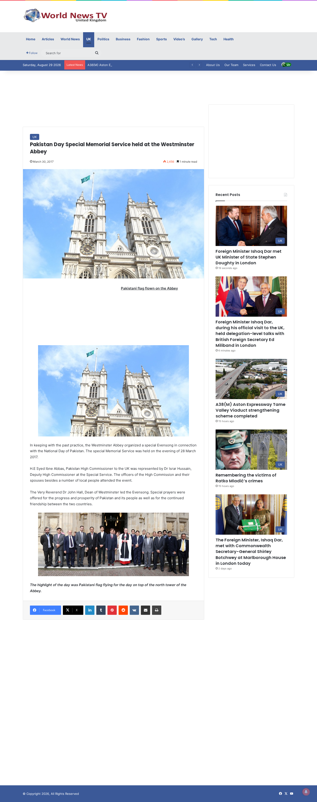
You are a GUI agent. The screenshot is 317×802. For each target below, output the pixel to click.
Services (249, 65)
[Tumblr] (101, 610)
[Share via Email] (145, 610)
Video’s (179, 39)
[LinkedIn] (89, 610)
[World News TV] (66, 15)
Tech (213, 39)
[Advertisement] (204, 15)
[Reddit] (123, 610)
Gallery (197, 39)
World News (70, 39)
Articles (48, 39)
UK (88, 39)
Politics (103, 39)
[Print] (156, 610)
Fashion (143, 39)
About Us (213, 65)
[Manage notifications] (306, 792)
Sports (161, 39)
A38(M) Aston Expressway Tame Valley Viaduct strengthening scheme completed (146, 65)
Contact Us (268, 65)
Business (123, 39)
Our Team (231, 65)
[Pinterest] (112, 610)
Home (30, 39)
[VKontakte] (134, 610)
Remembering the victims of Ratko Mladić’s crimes (246, 478)
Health (228, 39)
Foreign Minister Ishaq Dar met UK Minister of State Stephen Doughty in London (248, 257)
